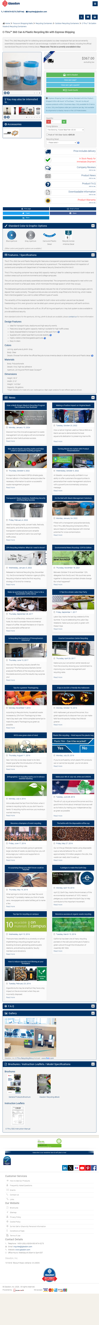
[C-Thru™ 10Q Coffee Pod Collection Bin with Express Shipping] (15, 111)
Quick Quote (72, 90)
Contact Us (14, 1195)
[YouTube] (82, 1168)
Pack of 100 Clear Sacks (61, 135)
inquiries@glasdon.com (37, 12)
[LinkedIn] (65, 1168)
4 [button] (34, 117)
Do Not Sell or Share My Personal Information (28, 1226)
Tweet (27, 213)
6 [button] (39, 117)
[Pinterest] (88, 1168)
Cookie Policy (15, 1222)
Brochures (14, 1208)
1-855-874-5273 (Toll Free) (13, 12)
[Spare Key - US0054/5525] (7, 133)
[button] (95, 17)
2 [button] (37, 93)
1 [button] (34, 93)
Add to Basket (72, 75)
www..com (48, 1058)
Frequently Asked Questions (21, 1185)
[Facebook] (93, 1168)
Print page (27, 209)
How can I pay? (70, 80)
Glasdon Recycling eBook (49, 1097)
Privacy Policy (15, 1217)
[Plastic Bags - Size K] (15, 133)
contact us (72, 317)
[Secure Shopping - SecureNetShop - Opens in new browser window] (18, 1290)
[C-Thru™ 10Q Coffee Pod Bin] (7, 111)
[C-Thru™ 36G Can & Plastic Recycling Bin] (23, 111)
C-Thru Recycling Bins (24, 1058)
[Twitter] (70, 1168)
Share (74, 213)
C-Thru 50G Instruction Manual (18, 1129)
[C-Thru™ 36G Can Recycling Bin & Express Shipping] (38, 111)
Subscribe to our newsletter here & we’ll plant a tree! (49, 1152)
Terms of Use (15, 1236)
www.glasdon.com (22, 1250)
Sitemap (13, 1212)
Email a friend (74, 209)
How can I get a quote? (70, 85)
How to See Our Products (20, 1181)
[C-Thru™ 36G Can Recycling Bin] (30, 111)
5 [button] (37, 117)
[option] (22, 71)
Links (12, 1199)
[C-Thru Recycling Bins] (30, 1037)
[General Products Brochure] (19, 1084)
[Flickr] (76, 1168)
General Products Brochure (19, 1097)
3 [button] (39, 93)
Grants (12, 1190)
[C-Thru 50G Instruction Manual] (18, 1115)
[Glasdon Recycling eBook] (49, 1084)
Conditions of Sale (17, 1231)
